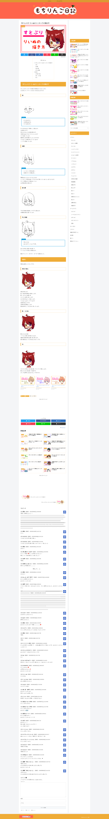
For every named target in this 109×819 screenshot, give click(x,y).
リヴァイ (72, 229)
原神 (72, 223)
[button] (88, 128)
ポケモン (73, 170)
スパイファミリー (75, 152)
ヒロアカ (73, 167)
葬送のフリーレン (74, 241)
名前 (22, 798)
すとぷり (73, 140)
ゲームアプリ (73, 208)
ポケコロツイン (74, 220)
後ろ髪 (37, 68)
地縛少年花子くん (74, 232)
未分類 (71, 235)
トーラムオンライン (76, 214)
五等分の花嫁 (74, 178)
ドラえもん (73, 161)
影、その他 (38, 75)
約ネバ (72, 193)
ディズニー (73, 158)
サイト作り (72, 226)
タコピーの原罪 (74, 155)
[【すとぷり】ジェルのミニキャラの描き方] (58, 380)
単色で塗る (38, 73)
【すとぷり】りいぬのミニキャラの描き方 (43, 62)
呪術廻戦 (73, 181)
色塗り (36, 72)
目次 (42, 60)
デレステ (73, 211)
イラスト (72, 137)
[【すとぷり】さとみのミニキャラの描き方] (43, 380)
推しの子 (73, 187)
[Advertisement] (43, 408)
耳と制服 (38, 70)
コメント (23, 781)
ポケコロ (73, 217)
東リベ (72, 190)
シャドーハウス (74, 149)
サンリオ (73, 146)
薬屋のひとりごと (75, 196)
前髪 (37, 66)
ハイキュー (73, 164)
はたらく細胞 (74, 143)
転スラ (72, 199)
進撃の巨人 (73, 202)
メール (22, 803)
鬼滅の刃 (73, 205)
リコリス (73, 173)
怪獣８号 (73, 184)
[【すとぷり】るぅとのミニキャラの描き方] (28, 380)
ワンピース (73, 176)
